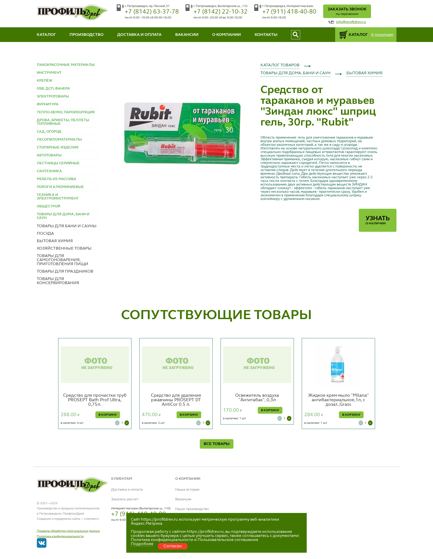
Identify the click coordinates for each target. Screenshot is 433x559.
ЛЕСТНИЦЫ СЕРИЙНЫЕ (58, 163)
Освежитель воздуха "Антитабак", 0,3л (257, 397)
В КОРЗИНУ (108, 414)
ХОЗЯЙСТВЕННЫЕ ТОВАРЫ (64, 248)
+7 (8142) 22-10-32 (220, 12)
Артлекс (91, 518)
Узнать (378, 220)
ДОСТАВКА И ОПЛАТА (139, 35)
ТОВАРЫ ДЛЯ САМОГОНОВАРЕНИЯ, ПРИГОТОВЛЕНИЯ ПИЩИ (62, 260)
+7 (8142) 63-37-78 (152, 12)
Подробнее (142, 544)
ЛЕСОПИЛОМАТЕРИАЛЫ (59, 139)
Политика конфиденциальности (60, 536)
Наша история (187, 490)
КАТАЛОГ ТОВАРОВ (279, 65)
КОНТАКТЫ (266, 35)
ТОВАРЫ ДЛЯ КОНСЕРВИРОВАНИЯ (58, 281)
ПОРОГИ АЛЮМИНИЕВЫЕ (60, 187)
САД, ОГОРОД (49, 132)
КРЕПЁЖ (44, 81)
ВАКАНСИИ (186, 35)
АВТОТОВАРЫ (49, 155)
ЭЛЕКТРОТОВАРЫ (53, 96)
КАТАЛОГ (46, 35)
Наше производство (192, 509)
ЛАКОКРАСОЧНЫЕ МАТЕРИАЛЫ (66, 65)
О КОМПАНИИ (226, 35)
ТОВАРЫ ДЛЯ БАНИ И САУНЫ (67, 226)
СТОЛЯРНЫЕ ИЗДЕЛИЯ (57, 147)
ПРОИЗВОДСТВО (86, 35)
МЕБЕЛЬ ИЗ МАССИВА (56, 179)
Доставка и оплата (127, 490)
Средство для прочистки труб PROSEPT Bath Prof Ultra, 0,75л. (95, 400)
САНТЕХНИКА (49, 171)
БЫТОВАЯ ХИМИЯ (55, 241)
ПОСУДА (45, 234)
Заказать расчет (124, 499)
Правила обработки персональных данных (68, 531)
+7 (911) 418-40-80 (289, 12)
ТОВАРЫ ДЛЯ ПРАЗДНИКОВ (65, 271)
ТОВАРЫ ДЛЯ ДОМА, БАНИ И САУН (295, 73)
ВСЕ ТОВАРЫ (217, 444)
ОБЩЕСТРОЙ (48, 206)
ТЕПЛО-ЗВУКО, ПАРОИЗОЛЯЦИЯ (66, 112)
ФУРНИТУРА (47, 104)
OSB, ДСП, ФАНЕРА (53, 88)
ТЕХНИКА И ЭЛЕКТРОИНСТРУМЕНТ (58, 196)
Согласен (173, 546)
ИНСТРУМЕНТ (49, 73)
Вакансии (183, 499)
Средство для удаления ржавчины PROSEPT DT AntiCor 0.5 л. (176, 400)
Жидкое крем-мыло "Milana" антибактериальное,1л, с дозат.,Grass (338, 400)
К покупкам (382, 35)
